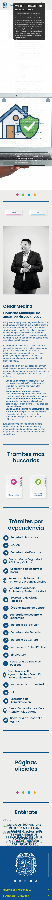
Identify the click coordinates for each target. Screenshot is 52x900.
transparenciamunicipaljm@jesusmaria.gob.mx (29, 138)
